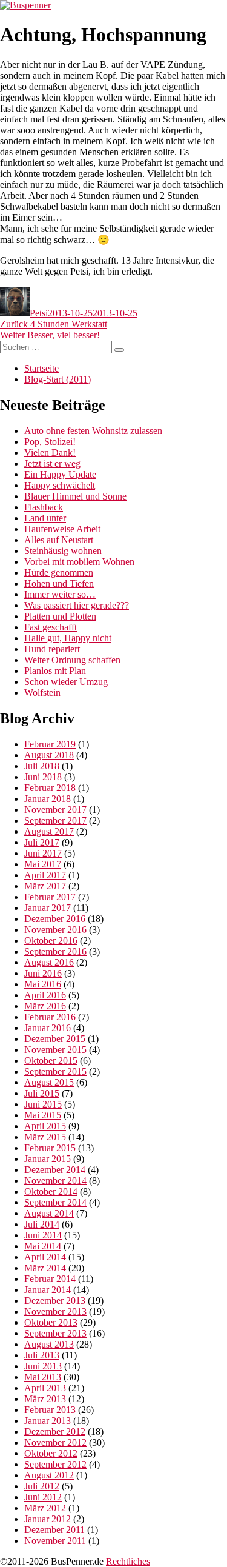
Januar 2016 (47, 1028)
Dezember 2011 (54, 1530)
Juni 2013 (43, 1366)
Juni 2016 (43, 973)
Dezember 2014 (54, 1169)
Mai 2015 (42, 1115)
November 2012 (55, 1442)
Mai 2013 (42, 1377)
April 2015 (45, 1126)
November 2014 (55, 1180)
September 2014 (55, 1202)
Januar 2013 (47, 1420)
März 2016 (45, 1006)
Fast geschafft (50, 627)
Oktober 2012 (50, 1453)
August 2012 (49, 1475)
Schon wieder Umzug (66, 682)
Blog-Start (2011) (57, 379)
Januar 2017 (47, 908)
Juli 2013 (41, 1355)
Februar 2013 (50, 1410)
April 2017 (45, 875)
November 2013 (55, 1311)
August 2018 (49, 755)
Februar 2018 (50, 788)
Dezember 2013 (54, 1300)
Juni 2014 (43, 1235)
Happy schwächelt (59, 485)
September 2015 (55, 1071)
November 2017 (55, 809)
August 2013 (49, 1344)
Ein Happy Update (60, 474)
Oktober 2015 (50, 1060)
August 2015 (49, 1082)
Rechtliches (128, 1561)
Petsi (39, 313)
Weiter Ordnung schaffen (72, 660)
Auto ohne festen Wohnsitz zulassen (93, 431)
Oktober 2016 (50, 940)
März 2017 (45, 886)
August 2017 (49, 831)
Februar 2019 (50, 744)
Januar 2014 (47, 1290)
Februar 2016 (50, 1017)
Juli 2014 (41, 1224)
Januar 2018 (47, 799)
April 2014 (45, 1257)
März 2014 (45, 1268)
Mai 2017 (42, 864)
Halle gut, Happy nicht (67, 638)
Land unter (45, 518)
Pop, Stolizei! (50, 441)
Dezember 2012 (54, 1431)
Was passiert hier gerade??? (76, 605)
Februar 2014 (50, 1279)
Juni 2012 (43, 1497)
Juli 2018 (41, 766)
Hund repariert (52, 649)
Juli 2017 (41, 842)
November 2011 (55, 1540)
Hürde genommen (58, 572)
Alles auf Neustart (58, 540)
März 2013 (45, 1399)
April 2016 (45, 995)
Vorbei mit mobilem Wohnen (79, 561)
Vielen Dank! (50, 452)
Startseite (41, 368)
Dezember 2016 (54, 919)
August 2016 (49, 962)
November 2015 (55, 1049)
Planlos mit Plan (55, 671)
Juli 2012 (41, 1486)
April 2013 (45, 1388)
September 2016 (55, 951)
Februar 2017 (50, 897)
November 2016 (55, 929)
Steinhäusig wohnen (63, 551)
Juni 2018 (43, 777)
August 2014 (49, 1213)
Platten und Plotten (60, 616)
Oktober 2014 (50, 1191)
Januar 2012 (47, 1519)
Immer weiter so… (60, 594)
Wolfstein (42, 692)
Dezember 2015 (54, 1039)
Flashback (43, 507)
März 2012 (45, 1508)
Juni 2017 (43, 853)
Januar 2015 (47, 1159)
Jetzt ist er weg (52, 463)
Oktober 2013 (50, 1322)
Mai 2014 (42, 1246)
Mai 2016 (42, 984)
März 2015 (45, 1137)
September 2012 (55, 1464)
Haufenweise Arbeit (62, 529)
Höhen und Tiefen (59, 583)
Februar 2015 (50, 1148)
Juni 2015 (43, 1104)
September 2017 (55, 820)
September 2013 (55, 1333)
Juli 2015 (41, 1093)
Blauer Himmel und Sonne (75, 496)
